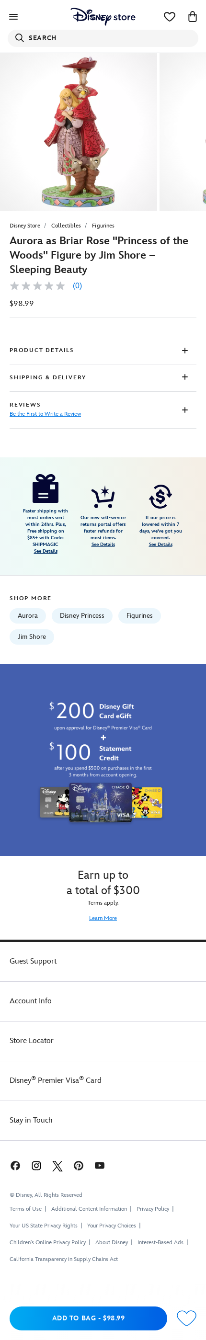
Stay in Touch (31, 1120)
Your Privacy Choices (111, 1226)
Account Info (31, 1001)
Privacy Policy (153, 1209)
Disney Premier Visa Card (56, 1080)
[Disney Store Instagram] (36, 1165)
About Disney (111, 1242)
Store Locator (32, 1040)
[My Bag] (192, 17)
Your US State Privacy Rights (44, 1225)
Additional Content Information (89, 1209)
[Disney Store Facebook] (14, 1165)
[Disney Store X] (57, 1165)
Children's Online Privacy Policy (48, 1242)
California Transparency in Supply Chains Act (64, 1259)
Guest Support (33, 961)
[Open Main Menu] (13, 17)
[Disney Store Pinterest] (78, 1165)
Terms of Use (26, 1209)
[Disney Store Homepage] (102, 17)
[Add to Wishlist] (186, 1318)
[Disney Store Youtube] (99, 1165)
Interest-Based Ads (160, 1242)
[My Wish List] (169, 17)
